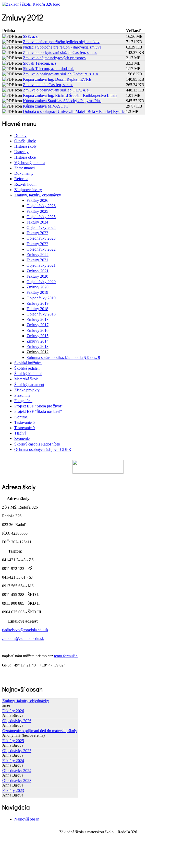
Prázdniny (22, 395)
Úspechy (21, 151)
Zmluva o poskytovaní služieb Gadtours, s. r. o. (61, 74)
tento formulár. (66, 656)
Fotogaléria (23, 401)
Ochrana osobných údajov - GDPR (42, 449)
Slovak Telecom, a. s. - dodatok (48, 68)
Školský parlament (29, 384)
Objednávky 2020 (41, 281)
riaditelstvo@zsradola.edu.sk (25, 630)
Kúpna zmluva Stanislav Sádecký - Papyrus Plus (62, 101)
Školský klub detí (28, 373)
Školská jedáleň (27, 368)
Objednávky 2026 (41, 206)
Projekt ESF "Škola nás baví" (38, 411)
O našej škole (25, 141)
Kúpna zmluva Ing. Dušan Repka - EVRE (57, 79)
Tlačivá (20, 433)
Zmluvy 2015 (37, 336)
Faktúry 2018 (37, 309)
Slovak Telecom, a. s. (40, 63)
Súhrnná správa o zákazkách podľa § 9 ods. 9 (63, 357)
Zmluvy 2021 (37, 271)
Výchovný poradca (29, 162)
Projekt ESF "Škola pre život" (38, 406)
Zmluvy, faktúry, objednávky (37, 195)
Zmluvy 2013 (37, 346)
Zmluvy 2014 (37, 341)
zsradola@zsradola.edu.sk (23, 638)
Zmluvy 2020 (37, 287)
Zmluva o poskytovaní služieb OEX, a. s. (56, 90)
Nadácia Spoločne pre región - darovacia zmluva (62, 47)
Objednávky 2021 (41, 265)
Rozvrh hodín (25, 184)
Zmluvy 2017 (37, 325)
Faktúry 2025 (37, 211)
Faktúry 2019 (37, 292)
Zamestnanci (24, 168)
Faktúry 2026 (37, 200)
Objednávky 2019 (41, 298)
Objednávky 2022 (41, 249)
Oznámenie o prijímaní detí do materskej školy (39, 731)
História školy (25, 146)
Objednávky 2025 (41, 217)
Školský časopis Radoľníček (37, 444)
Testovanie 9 (24, 428)
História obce (25, 157)
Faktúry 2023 (37, 233)
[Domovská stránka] (31, 4)
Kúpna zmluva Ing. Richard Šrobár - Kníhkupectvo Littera (70, 95)
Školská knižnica (28, 363)
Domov (20, 135)
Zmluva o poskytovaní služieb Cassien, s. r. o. (60, 52)
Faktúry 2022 (37, 244)
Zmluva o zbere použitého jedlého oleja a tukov (61, 42)
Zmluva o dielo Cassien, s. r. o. (48, 85)
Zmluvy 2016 (37, 330)
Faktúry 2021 (37, 260)
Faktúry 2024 (37, 222)
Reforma (21, 179)
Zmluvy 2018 (37, 319)
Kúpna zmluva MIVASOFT (45, 106)
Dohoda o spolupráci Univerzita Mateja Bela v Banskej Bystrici (74, 111)
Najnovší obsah (26, 819)
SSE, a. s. (31, 36)
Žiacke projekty (27, 390)
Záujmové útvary (28, 190)
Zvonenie (22, 438)
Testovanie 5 (24, 422)
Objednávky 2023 (41, 238)
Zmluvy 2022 (37, 254)
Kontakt (20, 417)
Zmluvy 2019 (37, 303)
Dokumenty (23, 173)
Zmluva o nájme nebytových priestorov (54, 58)
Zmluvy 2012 (37, 352)
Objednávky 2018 (41, 314)
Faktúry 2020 (37, 276)
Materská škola (26, 379)
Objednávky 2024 (41, 227)
